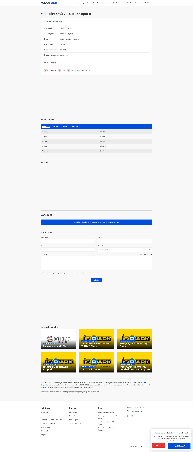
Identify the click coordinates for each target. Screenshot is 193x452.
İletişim (147, 3)
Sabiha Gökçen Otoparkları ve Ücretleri (108, 429)
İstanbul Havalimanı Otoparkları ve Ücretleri (110, 423)
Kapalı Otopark (74, 416)
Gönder (96, 280)
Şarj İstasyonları (119, 3)
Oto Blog (130, 3)
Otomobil (46, 127)
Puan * (100, 246)
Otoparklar (91, 3)
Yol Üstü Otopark (75, 423)
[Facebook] (128, 416)
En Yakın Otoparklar (104, 3)
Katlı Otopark (73, 420)
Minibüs (56, 127)
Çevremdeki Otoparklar (180, 446)
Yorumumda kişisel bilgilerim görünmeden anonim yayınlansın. (65, 273)
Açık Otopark (73, 412)
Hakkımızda (139, 3)
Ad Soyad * (45, 237)
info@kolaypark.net (136, 411)
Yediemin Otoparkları (48, 423)
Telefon (43, 246)
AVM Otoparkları (46, 427)
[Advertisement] (96, 98)
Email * (100, 237)
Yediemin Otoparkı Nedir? (107, 412)
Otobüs (64, 127)
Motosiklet (75, 127)
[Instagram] (132, 416)
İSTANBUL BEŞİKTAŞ (47, 383)
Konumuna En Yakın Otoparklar (51, 420)
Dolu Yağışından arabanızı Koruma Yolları (110, 417)
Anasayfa (82, 3)
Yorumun (44, 255)
